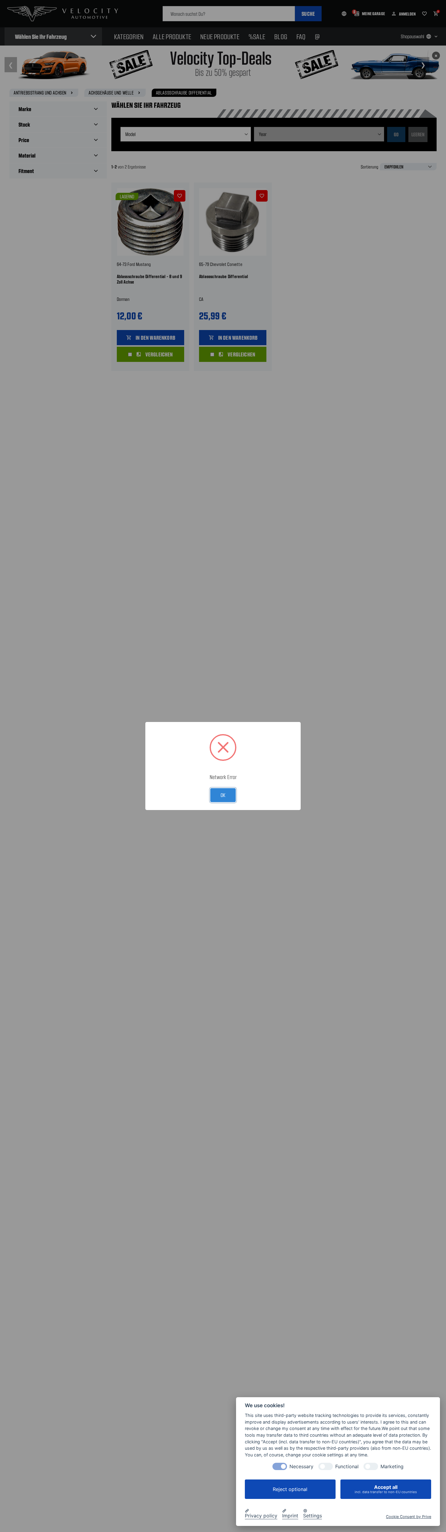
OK (223, 795)
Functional (347, 1466)
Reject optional (290, 1489)
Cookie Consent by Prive (408, 1516)
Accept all (386, 1489)
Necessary (301, 1466)
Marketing (392, 1466)
